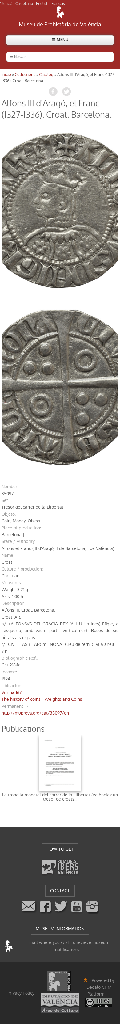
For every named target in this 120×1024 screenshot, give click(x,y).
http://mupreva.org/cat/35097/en (35, 713)
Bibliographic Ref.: (20, 658)
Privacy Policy (20, 993)
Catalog (46, 74)
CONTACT (60, 891)
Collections (25, 74)
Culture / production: (22, 569)
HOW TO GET (60, 849)
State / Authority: (19, 541)
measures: (12, 583)
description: (13, 603)
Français (58, 3)
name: (8, 555)
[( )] (60, 210)
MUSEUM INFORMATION (60, 929)
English (42, 3)
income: (9, 672)
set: (5, 500)
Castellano (24, 3)
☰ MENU (60, 40)
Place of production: (21, 528)
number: (10, 487)
